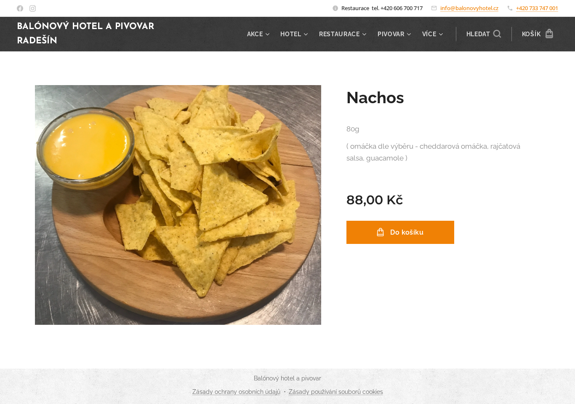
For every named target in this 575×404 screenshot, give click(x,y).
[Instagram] (32, 8)
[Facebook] (20, 8)
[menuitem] (259, 34)
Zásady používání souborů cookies (336, 391)
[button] (483, 34)
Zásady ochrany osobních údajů (236, 391)
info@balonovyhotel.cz (469, 8)
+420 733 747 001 (537, 8)
